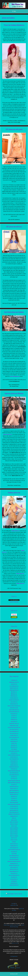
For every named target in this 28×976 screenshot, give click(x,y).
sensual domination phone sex (14, 849)
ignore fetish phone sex (14, 790)
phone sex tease (14, 839)
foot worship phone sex (14, 774)
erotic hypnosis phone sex (14, 751)
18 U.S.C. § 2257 (15, 943)
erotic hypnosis (14, 749)
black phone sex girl (14, 707)
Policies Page (6, 925)
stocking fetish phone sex (14, 865)
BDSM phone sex (14, 696)
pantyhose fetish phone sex (14, 814)
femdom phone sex (14, 765)
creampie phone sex (14, 735)
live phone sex (14, 798)
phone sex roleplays (14, 836)
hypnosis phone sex (14, 788)
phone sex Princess (14, 834)
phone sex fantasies (14, 822)
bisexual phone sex (14, 703)
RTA (15, 903)
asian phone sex (14, 684)
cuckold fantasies (14, 739)
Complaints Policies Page (14, 925)
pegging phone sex (14, 816)
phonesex (14, 841)
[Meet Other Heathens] (14, 667)
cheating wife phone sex (14, 723)
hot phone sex (14, 784)
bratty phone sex (14, 713)
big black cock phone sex (14, 700)
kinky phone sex (14, 796)
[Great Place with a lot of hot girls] (14, 615)
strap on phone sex (14, 867)
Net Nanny (14, 910)
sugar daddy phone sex (14, 871)
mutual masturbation (14, 802)
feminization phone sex (14, 767)
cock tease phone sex (14, 733)
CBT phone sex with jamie (14, 129)
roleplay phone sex (14, 845)
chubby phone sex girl (14, 725)
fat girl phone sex (14, 763)
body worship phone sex (14, 709)
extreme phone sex (14, 757)
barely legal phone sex (14, 690)
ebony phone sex (14, 747)
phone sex (14, 818)
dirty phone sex (14, 745)
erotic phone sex (14, 753)
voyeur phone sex (14, 883)
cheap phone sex (14, 721)
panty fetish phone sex (14, 812)
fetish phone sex (14, 769)
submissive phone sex (14, 869)
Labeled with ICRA (13, 905)
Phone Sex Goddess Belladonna (14, 25)
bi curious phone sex (14, 698)
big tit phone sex (14, 702)
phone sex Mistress (14, 832)
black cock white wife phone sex (14, 706)
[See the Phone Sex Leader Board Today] (14, 617)
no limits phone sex (14, 806)
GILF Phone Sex (14, 778)
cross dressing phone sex (14, 737)
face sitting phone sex (14, 759)
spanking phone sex (14, 863)
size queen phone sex (14, 857)
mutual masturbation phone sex (14, 804)
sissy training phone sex (14, 855)
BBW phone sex (14, 694)
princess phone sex (14, 843)
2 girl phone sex (14, 680)
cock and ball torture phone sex (14, 727)
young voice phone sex (14, 885)
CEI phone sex (14, 717)
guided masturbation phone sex (14, 782)
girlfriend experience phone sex (14, 780)
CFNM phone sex (14, 719)
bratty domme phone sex (14, 711)
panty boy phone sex (14, 810)
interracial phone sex (14, 794)
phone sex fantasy (14, 824)
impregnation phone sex (14, 792)
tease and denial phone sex (14, 875)
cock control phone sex (14, 729)
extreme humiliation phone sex (14, 755)
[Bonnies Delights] (14, 893)
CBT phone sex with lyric (14, 227)
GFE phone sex (14, 776)
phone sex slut (14, 837)
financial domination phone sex (14, 770)
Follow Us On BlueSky (14, 602)
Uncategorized (14, 881)
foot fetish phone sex (14, 772)
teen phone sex (14, 877)
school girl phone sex (14, 847)
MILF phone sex (14, 800)
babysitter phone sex (14, 688)
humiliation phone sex (14, 786)
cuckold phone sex (14, 741)
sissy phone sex (14, 851)
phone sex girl (14, 826)
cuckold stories (14, 743)
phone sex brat (14, 820)
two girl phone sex (14, 879)
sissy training (14, 853)
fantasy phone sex (14, 761)
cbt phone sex (14, 715)
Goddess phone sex (14, 493)
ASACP (12, 903)
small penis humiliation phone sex (14, 861)
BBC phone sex (14, 692)
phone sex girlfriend (14, 828)
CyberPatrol (21, 908)
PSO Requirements (14, 956)
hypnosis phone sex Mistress (14, 393)
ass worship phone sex (14, 686)
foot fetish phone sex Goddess (14, 312)
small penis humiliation (14, 859)
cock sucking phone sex (14, 731)
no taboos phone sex (14, 808)
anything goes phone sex (14, 682)
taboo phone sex (14, 873)
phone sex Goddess (14, 830)
